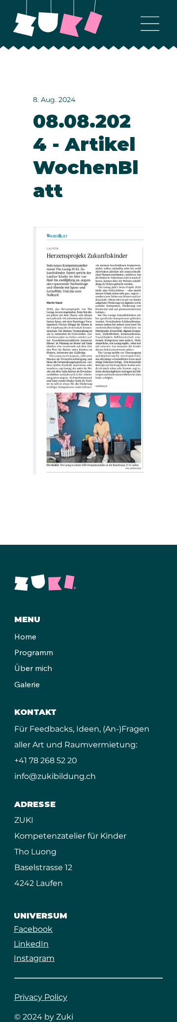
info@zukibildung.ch (55, 776)
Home (25, 636)
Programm (33, 652)
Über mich (33, 668)
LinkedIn (31, 944)
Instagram (34, 958)
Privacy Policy (40, 997)
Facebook (33, 929)
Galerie (27, 684)
